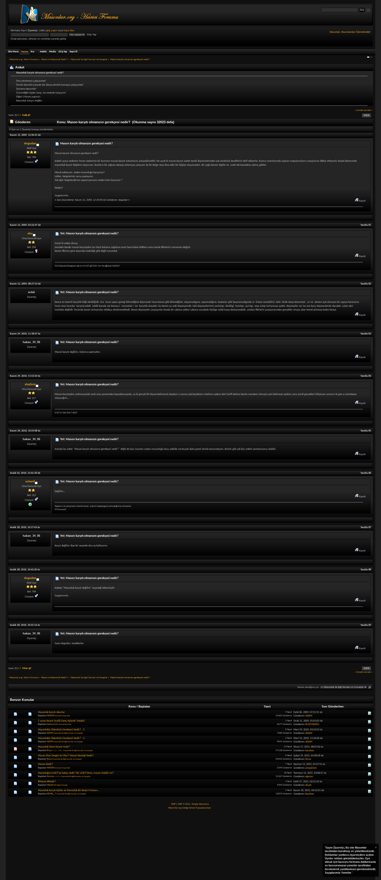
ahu (30, 233)
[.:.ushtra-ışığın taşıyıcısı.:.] (30, 504)
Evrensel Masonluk (62, 716)
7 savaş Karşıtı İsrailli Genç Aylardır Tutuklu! (61, 721)
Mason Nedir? (45, 764)
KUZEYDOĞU (312, 724)
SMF (173, 804)
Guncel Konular (65, 724)
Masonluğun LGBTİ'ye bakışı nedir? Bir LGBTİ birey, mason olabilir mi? (76, 773)
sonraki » (368, 110)
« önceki (359, 110)
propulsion (311, 768)
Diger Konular (62, 785)
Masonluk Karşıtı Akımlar (51, 712)
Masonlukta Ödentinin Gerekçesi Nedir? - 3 (61, 738)
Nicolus (50, 776)
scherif (30, 481)
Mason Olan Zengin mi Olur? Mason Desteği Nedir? (66, 755)
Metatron (51, 785)
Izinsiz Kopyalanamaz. (200, 808)
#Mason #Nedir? (47, 781)
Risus (49, 750)
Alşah (308, 785)
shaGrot (30, 384)
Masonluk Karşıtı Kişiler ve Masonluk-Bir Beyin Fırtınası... (68, 790)
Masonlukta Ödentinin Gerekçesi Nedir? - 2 (61, 729)
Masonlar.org (174, 808)
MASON (50, 716)
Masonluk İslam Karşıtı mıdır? (54, 747)
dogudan (30, 143)
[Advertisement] (190, 845)
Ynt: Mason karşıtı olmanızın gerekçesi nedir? (89, 233)
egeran (309, 776)
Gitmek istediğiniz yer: (308, 687)
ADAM (308, 716)
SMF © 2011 (184, 804)
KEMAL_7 (51, 794)
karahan (309, 750)
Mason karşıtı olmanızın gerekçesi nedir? (86, 143)
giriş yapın (51, 30)
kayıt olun (69, 30)
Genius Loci (52, 724)
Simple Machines (200, 804)
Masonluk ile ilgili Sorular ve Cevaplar (68, 733)
